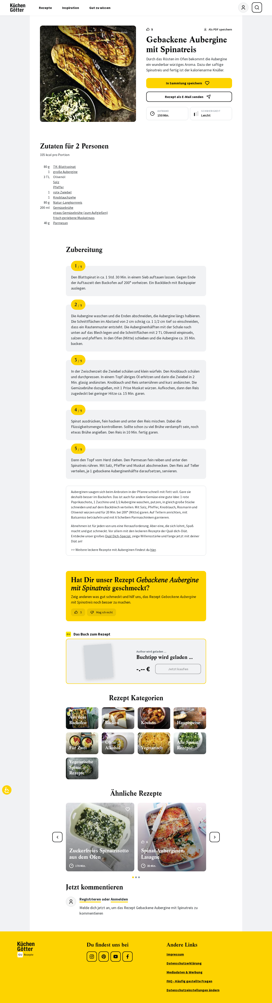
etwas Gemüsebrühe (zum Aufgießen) (80, 212)
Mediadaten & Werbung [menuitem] (185, 972)
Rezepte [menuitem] (45, 8)
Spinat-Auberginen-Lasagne (163, 853)
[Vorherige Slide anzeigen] (57, 837)
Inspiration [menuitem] (70, 8)
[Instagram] (92, 956)
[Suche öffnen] (257, 7)
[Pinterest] (104, 956)
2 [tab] (136, 877)
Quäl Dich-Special (117, 536)
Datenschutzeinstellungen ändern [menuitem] (193, 990)
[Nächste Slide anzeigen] (215, 837)
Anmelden (119, 899)
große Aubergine (65, 172)
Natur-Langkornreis (67, 202)
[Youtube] (115, 956)
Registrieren (90, 899)
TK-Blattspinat (64, 166)
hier (153, 550)
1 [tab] (133, 877)
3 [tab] (139, 877)
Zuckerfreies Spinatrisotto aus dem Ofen (99, 853)
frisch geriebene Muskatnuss (74, 218)
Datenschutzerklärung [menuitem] (184, 963)
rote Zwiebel (62, 192)
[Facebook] (127, 956)
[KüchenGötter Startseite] (18, 7)
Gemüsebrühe (63, 207)
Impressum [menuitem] (175, 954)
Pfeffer (58, 187)
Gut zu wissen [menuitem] (99, 8)
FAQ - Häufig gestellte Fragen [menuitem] (189, 981)
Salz (56, 182)
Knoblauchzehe (64, 197)
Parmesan (60, 223)
